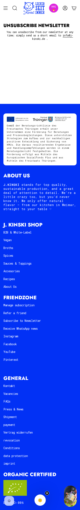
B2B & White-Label (17, 232)
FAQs (6, 401)
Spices (8, 256)
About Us (9, 287)
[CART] (74, 8)
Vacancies (10, 394)
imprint (9, 463)
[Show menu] (5, 8)
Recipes (9, 279)
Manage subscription (18, 305)
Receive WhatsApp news (20, 329)
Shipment (10, 417)
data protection (15, 456)
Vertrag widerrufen (18, 432)
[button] (40, 500)
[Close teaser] (47, 493)
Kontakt (9, 386)
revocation (11, 440)
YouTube (9, 352)
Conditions (11, 448)
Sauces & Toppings (17, 263)
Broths (8, 248)
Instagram (10, 336)
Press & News (13, 409)
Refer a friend (14, 313)
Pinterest (10, 360)
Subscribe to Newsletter (22, 321)
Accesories (11, 271)
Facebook (10, 344)
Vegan (7, 240)
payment (9, 425)
